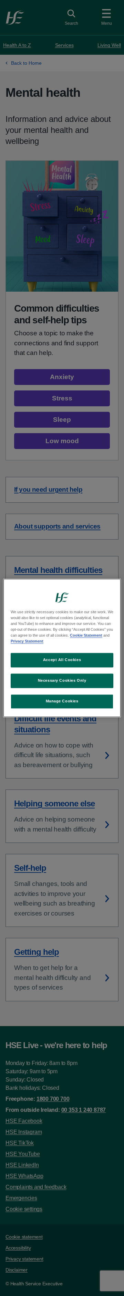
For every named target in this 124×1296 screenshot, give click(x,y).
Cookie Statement (86, 636)
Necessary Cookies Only (62, 681)
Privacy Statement (27, 641)
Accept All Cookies (62, 660)
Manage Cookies (62, 701)
